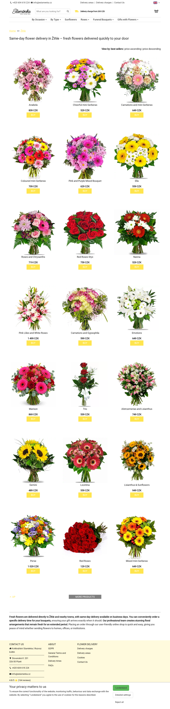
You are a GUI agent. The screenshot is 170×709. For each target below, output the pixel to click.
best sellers (117, 48)
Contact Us (119, 2)
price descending (152, 48)
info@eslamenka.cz (42, 2)
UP (13, 596)
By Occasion (38, 19)
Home (12, 30)
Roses (84, 19)
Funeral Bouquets (102, 19)
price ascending (133, 48)
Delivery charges (104, 2)
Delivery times (54, 661)
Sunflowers (71, 19)
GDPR (51, 648)
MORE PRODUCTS (85, 596)
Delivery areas (87, 2)
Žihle (23, 30)
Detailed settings (123, 695)
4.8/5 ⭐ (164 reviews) (20, 680)
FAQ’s (50, 665)
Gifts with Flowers (127, 19)
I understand (121, 688)
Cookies (81, 657)
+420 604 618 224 (21, 2)
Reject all (119, 702)
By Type (55, 19)
